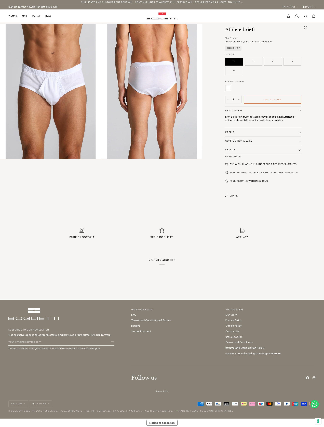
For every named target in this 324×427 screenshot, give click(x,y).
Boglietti (17, 411)
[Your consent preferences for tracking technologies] (318, 421)
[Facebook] (307, 377)
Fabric (230, 132)
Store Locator (233, 337)
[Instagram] (314, 377)
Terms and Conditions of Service (151, 320)
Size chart (233, 48)
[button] (14, 15)
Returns (135, 325)
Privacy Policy (66, 348)
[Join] (111, 341)
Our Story (231, 314)
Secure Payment (141, 331)
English (307, 7)
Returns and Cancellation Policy (244, 348)
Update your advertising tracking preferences (253, 353)
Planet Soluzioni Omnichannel (211, 411)
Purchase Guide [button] (142, 309)
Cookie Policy (233, 325)
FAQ (133, 314)
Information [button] (234, 309)
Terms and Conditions (239, 342)
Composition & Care (238, 141)
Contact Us (232, 331)
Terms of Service (85, 348)
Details (230, 149)
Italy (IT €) (288, 7)
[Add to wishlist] (305, 28)
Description (233, 110)
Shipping (245, 41)
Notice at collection (162, 422)
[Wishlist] (305, 15)
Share (234, 195)
